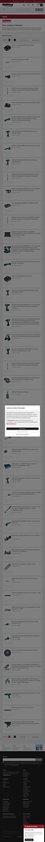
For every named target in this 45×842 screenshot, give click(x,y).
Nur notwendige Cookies (22, 431)
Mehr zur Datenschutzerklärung (22, 434)
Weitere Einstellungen (11, 423)
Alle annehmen (22, 428)
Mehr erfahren (29, 839)
